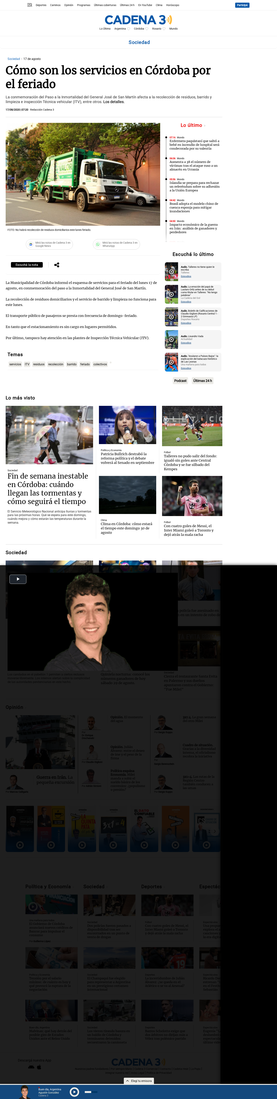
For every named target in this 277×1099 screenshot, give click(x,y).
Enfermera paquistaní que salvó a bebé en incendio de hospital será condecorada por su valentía (194, 144)
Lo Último (105, 28)
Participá (242, 5)
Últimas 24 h (127, 5)
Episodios (186, 276)
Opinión (68, 5)
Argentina (120, 28)
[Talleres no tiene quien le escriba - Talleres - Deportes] (171, 272)
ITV (27, 364)
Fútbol (167, 452)
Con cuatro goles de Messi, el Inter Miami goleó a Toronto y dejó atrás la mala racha (188, 530)
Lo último (192, 125)
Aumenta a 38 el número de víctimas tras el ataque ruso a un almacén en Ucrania (194, 165)
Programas (83, 5)
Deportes (41, 5)
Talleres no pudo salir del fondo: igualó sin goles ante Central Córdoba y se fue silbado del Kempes (190, 462)
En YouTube (145, 5)
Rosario (156, 28)
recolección (55, 364)
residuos (38, 364)
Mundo (173, 28)
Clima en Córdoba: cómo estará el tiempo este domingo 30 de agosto (126, 528)
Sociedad (14, 59)
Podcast (180, 381)
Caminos (55, 5)
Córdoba (139, 28)
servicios (15, 364)
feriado (85, 364)
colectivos (100, 364)
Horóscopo (172, 5)
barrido (72, 364)
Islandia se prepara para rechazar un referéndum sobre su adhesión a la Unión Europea (195, 186)
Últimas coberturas (105, 5)
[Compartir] (56, 265)
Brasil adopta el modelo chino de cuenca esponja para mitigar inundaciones (194, 207)
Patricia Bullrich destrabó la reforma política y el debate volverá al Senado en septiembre (127, 458)
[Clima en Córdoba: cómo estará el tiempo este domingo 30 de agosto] (127, 495)
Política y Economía (111, 450)
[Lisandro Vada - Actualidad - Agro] (171, 339)
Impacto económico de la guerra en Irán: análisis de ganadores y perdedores (194, 228)
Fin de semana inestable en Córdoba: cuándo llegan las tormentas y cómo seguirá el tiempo (48, 489)
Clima (159, 5)
